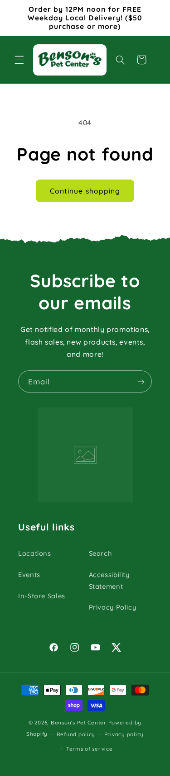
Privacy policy (124, 734)
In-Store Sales (41, 595)
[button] (19, 59)
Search (100, 553)
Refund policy (76, 734)
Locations (34, 553)
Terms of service (89, 748)
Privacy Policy (112, 607)
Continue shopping (85, 190)
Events (29, 574)
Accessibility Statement (109, 580)
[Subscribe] (141, 381)
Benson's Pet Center (79, 722)
